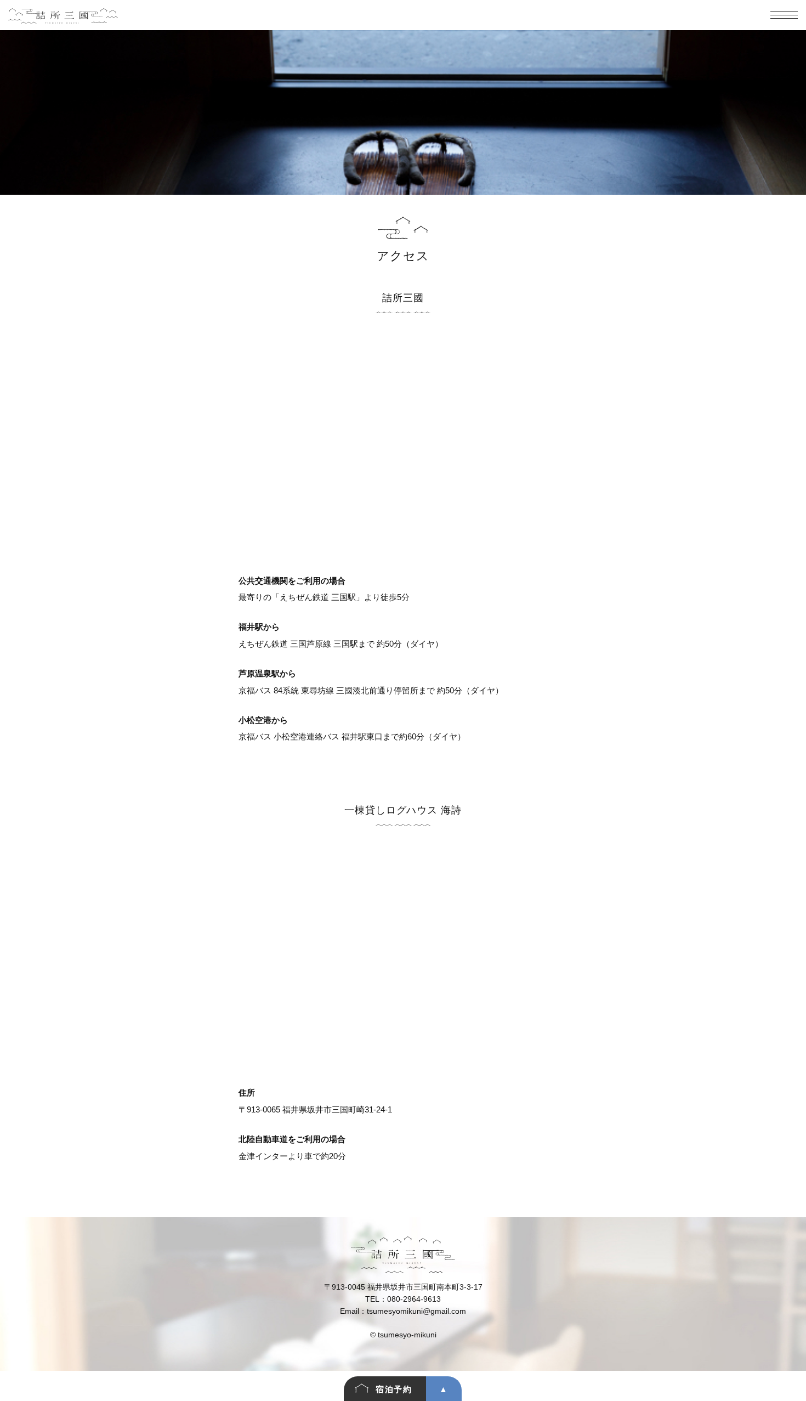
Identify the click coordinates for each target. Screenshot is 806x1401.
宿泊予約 (394, 1389)
